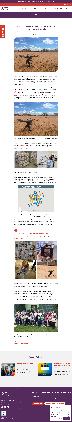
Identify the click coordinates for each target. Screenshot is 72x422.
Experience (53, 416)
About (67, 8)
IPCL (21, 89)
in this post (38, 95)
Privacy (6, 417)
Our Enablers (35, 8)
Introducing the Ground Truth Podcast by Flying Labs (62, 365)
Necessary (55, 412)
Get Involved (54, 8)
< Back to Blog (4, 19)
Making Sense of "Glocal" (25, 364)
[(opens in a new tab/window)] (62, 4)
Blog (61, 8)
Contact (56, 4)
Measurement (54, 414)
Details (60, 418)
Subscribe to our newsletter (55, 404)
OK (66, 418)
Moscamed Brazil (22, 145)
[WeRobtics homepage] (7, 8)
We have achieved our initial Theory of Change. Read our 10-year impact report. (36, 1)
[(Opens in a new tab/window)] (36, 413)
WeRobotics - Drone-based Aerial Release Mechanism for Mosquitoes (33, 233)
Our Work (25, 8)
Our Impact (45, 8)
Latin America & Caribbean (21, 343)
